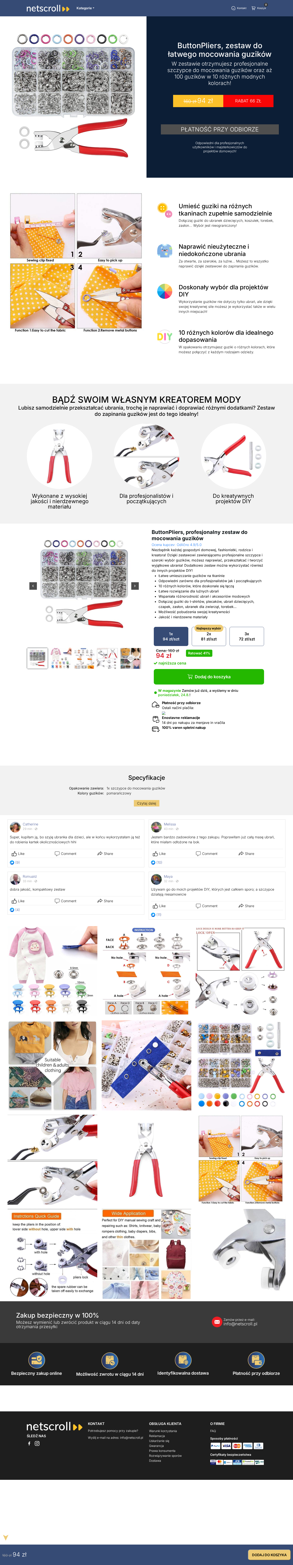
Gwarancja (156, 1446)
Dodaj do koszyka (213, 676)
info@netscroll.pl (240, 1322)
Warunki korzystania (163, 1431)
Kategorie (84, 8)
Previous (33, 588)
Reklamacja (157, 1436)
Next (135, 588)
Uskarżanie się (159, 1441)
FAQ (213, 1431)
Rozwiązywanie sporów (165, 1455)
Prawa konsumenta (162, 1450)
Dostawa (155, 1460)
